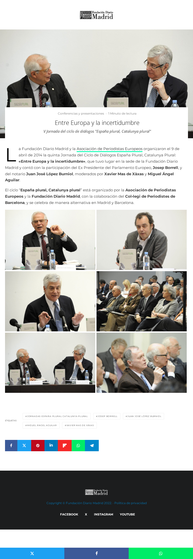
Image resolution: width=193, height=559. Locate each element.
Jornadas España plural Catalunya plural (57, 416)
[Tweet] (24, 445)
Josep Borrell (108, 416)
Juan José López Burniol (144, 416)
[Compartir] (11, 445)
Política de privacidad (130, 503)
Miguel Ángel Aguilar (42, 425)
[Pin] (37, 445)
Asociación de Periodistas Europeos (109, 148)
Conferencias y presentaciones (81, 113)
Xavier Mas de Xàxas (80, 425)
